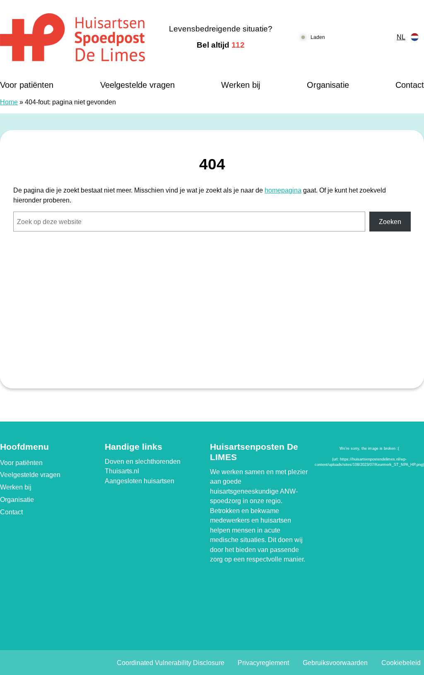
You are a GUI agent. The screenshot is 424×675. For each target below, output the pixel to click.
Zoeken (390, 221)
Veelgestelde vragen (137, 84)
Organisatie (328, 84)
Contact (409, 84)
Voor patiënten (26, 84)
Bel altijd (221, 45)
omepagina (284, 190)
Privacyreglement (263, 662)
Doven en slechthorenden (143, 461)
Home (9, 102)
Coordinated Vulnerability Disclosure (170, 662)
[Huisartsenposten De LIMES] (73, 37)
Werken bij (240, 84)
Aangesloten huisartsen (139, 481)
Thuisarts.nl (122, 471)
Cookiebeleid (401, 662)
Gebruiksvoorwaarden (335, 662)
